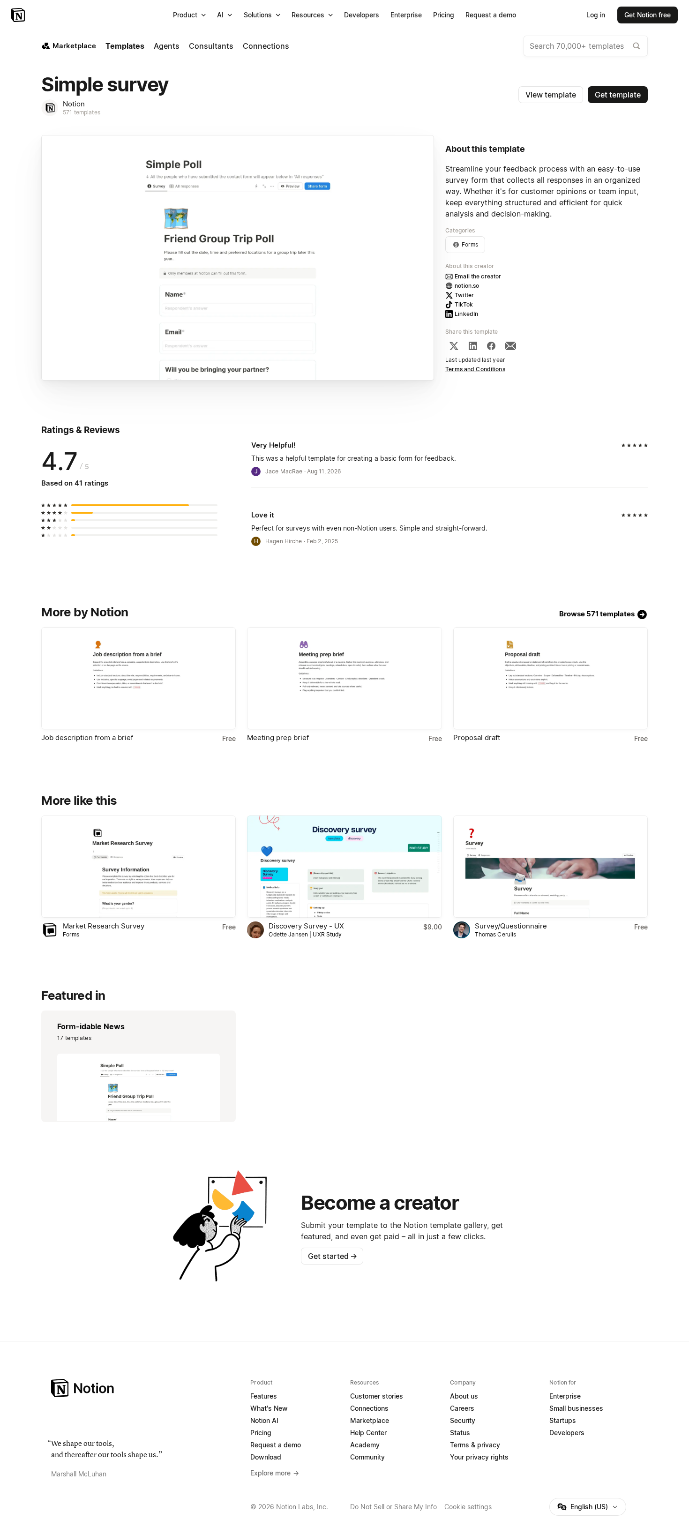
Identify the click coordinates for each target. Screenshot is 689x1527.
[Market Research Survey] (138, 867)
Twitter (464, 295)
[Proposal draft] (550, 678)
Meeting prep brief (278, 737)
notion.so (467, 285)
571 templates (81, 112)
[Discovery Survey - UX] (344, 867)
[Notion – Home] (19, 15)
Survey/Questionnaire (511, 925)
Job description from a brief (87, 737)
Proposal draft (476, 737)
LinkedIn (466, 313)
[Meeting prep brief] (344, 678)
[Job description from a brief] (138, 678)
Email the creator (478, 276)
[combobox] (586, 46)
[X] (453, 345)
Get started (332, 1256)
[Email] (510, 345)
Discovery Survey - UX (306, 925)
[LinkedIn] (473, 345)
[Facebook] (491, 345)
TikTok (464, 304)
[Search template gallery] (636, 45)
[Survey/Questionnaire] (550, 867)
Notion (74, 103)
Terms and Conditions (475, 369)
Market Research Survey (103, 925)
